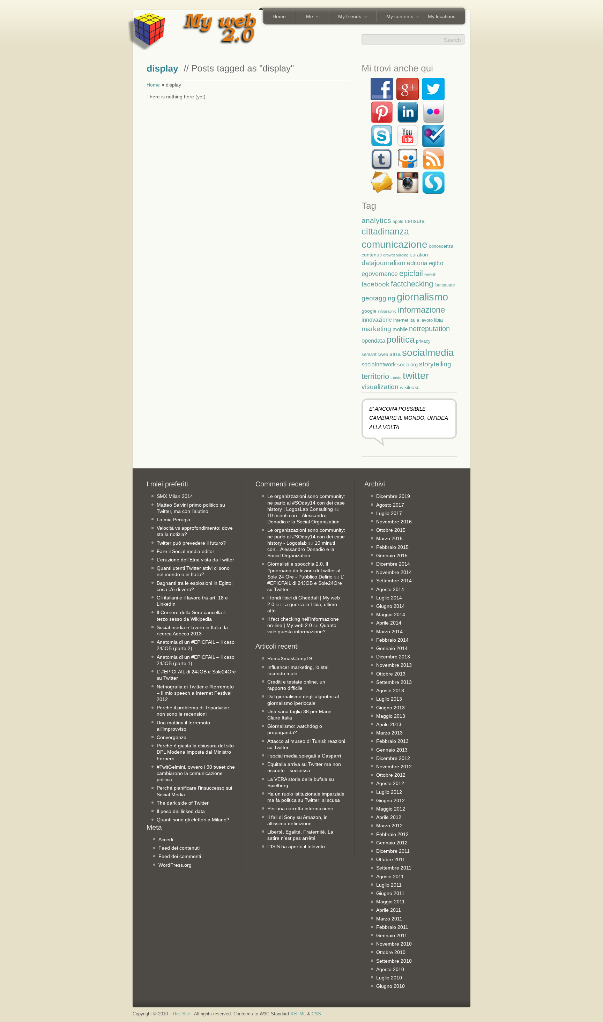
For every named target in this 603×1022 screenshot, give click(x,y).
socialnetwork (379, 364)
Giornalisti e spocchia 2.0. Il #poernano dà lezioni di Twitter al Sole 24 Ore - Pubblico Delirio (303, 570)
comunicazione (394, 244)
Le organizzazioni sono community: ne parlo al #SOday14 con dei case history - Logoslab (306, 536)
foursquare (444, 285)
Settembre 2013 (394, 682)
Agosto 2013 (390, 690)
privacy (423, 341)
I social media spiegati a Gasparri (304, 756)
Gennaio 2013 (392, 750)
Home (279, 16)
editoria (417, 263)
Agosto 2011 (390, 876)
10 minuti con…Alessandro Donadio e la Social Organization (301, 549)
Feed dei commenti (179, 856)
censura (415, 221)
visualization (380, 386)
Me (307, 17)
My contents (397, 17)
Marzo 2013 (389, 733)
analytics (376, 220)
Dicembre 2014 (393, 564)
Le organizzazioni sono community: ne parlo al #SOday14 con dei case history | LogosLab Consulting (306, 502)
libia (438, 320)
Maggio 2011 (390, 901)
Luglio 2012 (389, 792)
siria (395, 353)
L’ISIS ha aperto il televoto (296, 846)
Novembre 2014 (394, 572)
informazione (421, 309)
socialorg (407, 364)
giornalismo (422, 297)
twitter (416, 375)
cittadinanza (385, 231)
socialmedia (428, 352)
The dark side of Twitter (183, 803)
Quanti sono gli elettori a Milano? (193, 819)
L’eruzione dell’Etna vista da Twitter (195, 559)
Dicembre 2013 (393, 656)
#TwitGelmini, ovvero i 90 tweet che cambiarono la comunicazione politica (196, 773)
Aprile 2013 (388, 724)
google (369, 311)
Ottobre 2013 (390, 674)
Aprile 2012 (388, 817)
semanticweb (375, 354)
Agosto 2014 (390, 589)
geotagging (378, 298)
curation (419, 255)
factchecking (412, 283)
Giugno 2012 (390, 800)
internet (400, 320)
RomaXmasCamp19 (289, 658)
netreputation (429, 329)
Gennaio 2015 (392, 555)
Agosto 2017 (390, 505)
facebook (375, 284)
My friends (347, 17)
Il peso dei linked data (181, 811)
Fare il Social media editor (185, 551)
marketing (376, 329)
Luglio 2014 (389, 597)
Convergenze (171, 737)
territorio (375, 376)
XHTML (298, 1014)
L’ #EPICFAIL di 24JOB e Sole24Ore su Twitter (305, 583)
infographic (387, 311)
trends (395, 377)
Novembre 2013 (394, 665)
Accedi (165, 839)
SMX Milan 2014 (175, 496)
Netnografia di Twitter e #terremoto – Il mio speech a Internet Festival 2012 (195, 693)
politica (401, 339)
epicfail (411, 273)
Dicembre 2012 (393, 758)
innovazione (377, 319)
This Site (181, 1014)
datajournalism (383, 263)
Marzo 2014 (389, 631)
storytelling (435, 364)
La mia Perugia (173, 519)
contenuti (372, 255)
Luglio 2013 (389, 699)
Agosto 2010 (390, 969)
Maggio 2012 (390, 809)
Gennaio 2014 (392, 648)
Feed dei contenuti (179, 848)
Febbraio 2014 (392, 640)
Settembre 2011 (393, 868)
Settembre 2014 (394, 580)
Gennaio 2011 (391, 935)
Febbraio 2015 (392, 547)
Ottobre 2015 (390, 530)
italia (414, 320)
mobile (400, 329)
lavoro (426, 320)
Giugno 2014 (390, 606)
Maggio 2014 (390, 614)
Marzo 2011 (389, 919)
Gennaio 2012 (392, 842)
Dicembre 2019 (393, 496)
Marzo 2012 (389, 825)
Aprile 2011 (388, 910)
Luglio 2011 (389, 885)
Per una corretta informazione (300, 808)
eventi (430, 274)
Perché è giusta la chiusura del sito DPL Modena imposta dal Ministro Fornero (195, 752)
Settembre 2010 (394, 961)
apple (398, 221)
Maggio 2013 (390, 716)
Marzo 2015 (389, 538)
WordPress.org (175, 865)
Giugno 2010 (390, 986)
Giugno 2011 (390, 893)
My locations (441, 16)
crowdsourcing (395, 255)
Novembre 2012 (394, 766)
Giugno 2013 (390, 707)
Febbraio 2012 (392, 834)
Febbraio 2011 (392, 927)
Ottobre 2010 (390, 952)
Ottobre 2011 (390, 859)
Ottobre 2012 (390, 775)
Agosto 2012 (390, 783)
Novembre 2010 (394, 944)
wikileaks (409, 387)
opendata (373, 340)
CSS (316, 1014)
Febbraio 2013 (392, 741)
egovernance (380, 273)
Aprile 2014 (388, 623)
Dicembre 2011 (393, 851)
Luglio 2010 (389, 977)
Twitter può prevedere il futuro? (191, 543)
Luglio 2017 (389, 513)
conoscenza (441, 246)
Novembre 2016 (394, 521)
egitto (436, 263)
